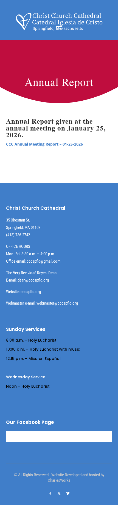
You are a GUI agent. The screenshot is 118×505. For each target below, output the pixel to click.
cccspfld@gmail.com (43, 261)
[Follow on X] (59, 493)
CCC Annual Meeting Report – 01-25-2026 (44, 144)
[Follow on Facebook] (50, 493)
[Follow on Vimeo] (67, 493)
